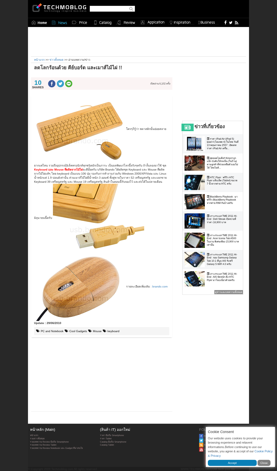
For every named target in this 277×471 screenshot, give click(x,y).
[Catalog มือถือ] (103, 22)
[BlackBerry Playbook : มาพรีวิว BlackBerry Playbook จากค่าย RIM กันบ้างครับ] (196, 201)
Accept (232, 463)
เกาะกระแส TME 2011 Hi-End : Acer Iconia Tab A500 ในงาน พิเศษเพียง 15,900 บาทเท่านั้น (223, 240)
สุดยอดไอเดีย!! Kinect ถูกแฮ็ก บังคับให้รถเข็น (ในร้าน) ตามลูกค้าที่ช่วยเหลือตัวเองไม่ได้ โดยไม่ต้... (222, 163)
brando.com (160, 286)
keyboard (113, 331)
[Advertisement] (138, 41)
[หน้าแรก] (39, 22)
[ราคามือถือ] (79, 22)
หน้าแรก (34, 435)
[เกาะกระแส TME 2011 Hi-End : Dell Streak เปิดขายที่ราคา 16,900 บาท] (196, 221)
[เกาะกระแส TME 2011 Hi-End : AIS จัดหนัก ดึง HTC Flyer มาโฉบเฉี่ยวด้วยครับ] (196, 278)
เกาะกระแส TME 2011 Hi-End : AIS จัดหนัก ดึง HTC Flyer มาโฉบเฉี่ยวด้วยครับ (222, 277)
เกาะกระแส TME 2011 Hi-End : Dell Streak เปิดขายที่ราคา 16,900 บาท (222, 219)
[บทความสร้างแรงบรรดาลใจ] (181, 21)
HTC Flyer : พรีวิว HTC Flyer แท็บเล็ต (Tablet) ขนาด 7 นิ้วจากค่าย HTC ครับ (222, 180)
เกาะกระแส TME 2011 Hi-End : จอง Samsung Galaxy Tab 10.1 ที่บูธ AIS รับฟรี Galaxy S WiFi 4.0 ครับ (222, 259)
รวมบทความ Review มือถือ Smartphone (49, 442)
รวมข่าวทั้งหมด (37, 438)
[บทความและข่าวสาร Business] (208, 21)
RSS (205, 445)
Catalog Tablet (107, 445)
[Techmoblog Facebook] (225, 22)
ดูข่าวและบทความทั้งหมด (228, 292)
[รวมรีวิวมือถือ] (125, 22)
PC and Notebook (51, 331)
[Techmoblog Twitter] (231, 22)
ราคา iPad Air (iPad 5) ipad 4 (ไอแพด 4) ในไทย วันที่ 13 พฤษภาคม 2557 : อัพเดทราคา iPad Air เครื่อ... (222, 143)
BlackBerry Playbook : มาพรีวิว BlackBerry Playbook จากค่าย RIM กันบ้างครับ (222, 199)
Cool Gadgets (78, 331)
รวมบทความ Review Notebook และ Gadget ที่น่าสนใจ (56, 448)
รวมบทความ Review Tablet (43, 445)
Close (264, 463)
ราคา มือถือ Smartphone (112, 435)
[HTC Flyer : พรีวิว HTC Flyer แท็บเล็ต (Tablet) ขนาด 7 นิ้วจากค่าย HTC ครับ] (196, 182)
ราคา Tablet (106, 438)
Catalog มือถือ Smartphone (113, 442)
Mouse (97, 331)
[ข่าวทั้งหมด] (59, 22)
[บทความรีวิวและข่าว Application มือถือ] (152, 22)
